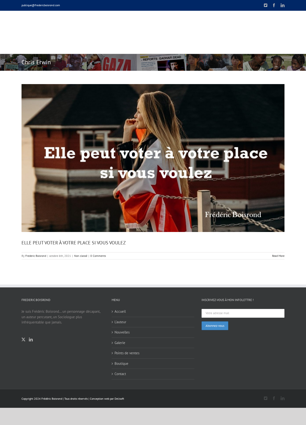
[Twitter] (23, 339)
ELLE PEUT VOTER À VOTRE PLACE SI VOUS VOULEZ (74, 243)
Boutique (121, 363)
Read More (278, 256)
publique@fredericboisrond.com (41, 5)
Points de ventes (127, 353)
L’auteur (120, 322)
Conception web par (102, 398)
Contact (120, 373)
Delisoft (119, 398)
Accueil (120, 311)
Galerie (120, 342)
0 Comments (98, 256)
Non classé (80, 256)
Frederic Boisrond (35, 256)
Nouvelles (122, 332)
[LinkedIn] (31, 339)
